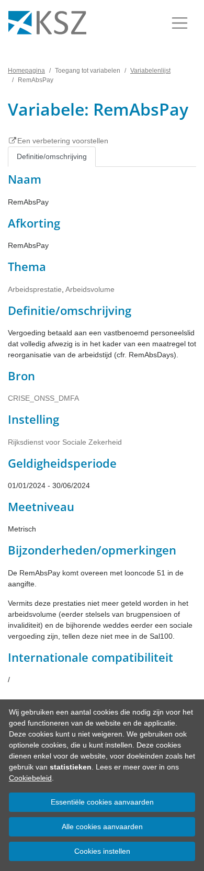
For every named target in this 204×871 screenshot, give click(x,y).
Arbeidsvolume (90, 289)
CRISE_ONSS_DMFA (43, 398)
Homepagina (26, 70)
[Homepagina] (47, 23)
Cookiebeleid (30, 778)
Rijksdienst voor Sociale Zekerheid (65, 442)
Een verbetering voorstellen (62, 141)
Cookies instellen (102, 851)
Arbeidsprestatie (35, 289)
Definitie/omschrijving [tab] (52, 156)
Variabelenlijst (150, 70)
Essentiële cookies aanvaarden (102, 802)
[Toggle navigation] (180, 23)
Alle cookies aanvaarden (102, 826)
